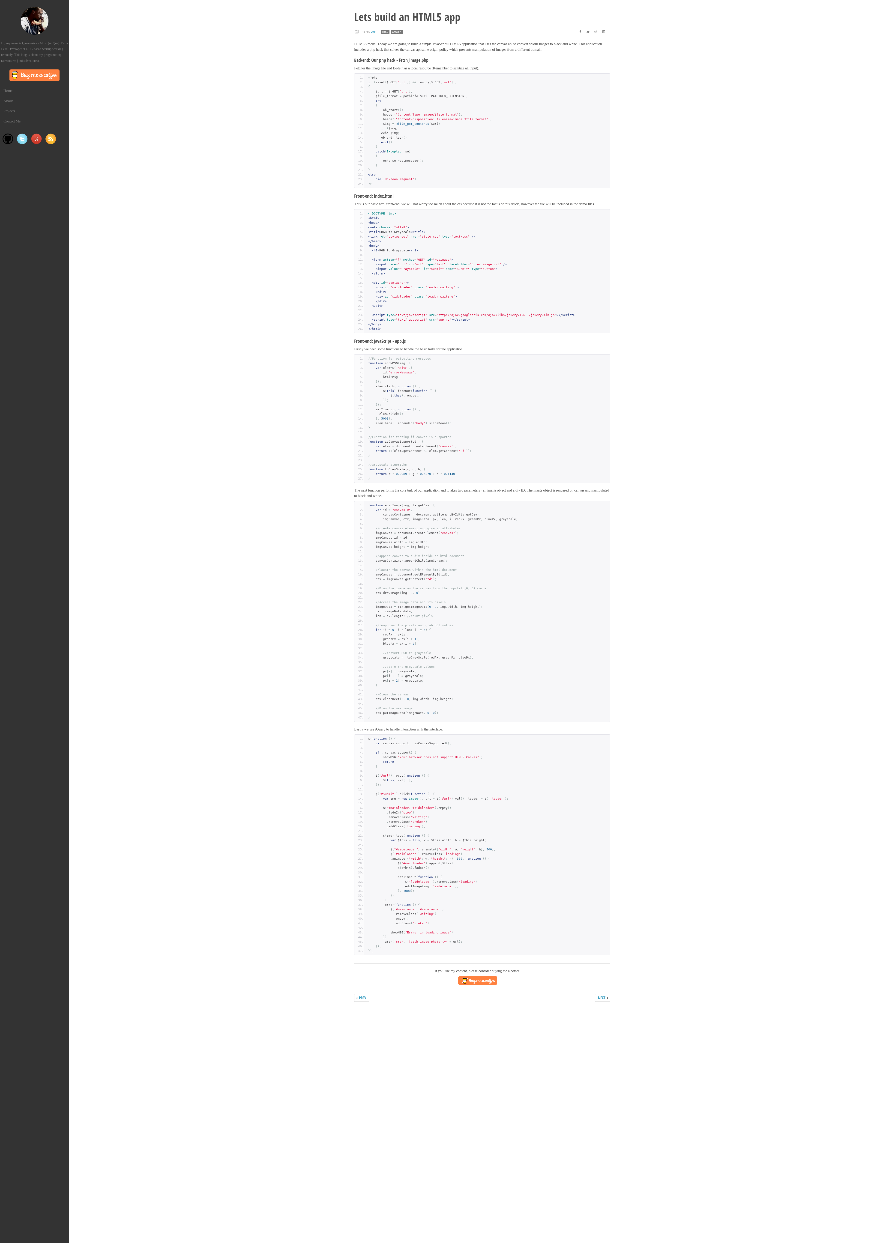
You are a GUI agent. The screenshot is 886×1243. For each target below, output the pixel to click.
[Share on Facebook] (580, 31)
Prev (362, 997)
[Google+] (36, 138)
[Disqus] (478, 1064)
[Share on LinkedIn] (604, 31)
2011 (374, 32)
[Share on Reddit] (596, 31)
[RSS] (50, 138)
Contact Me (12, 121)
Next (601, 997)
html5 (385, 31)
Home (7, 91)
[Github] (7, 138)
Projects (9, 111)
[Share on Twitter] (588, 31)
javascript (396, 31)
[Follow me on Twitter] (22, 138)
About (8, 101)
